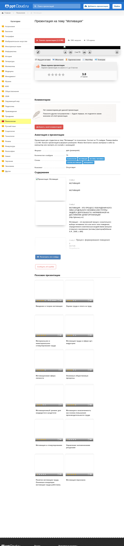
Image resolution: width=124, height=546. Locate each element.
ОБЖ (7, 96)
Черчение (9, 161)
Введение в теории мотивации (49, 306)
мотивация (83, 158)
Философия (10, 151)
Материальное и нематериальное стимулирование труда (46, 343)
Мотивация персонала (75, 480)
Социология (10, 131)
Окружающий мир (12, 101)
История (8, 56)
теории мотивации (74, 162)
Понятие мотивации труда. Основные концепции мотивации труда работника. (48, 482)
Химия (7, 156)
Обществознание (12, 91)
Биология (9, 31)
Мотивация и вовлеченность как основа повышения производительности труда (78, 412)
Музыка (8, 81)
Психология (10, 121)
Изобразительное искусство (16, 41)
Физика (8, 141)
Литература (9, 61)
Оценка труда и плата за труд (78, 306)
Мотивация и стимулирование (49, 445)
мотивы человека (97, 158)
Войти (117, 6)
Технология (9, 136)
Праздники (9, 116)
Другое (8, 171)
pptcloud (16, 6)
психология (72, 158)
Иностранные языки (13, 46)
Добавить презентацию (98, 6)
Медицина (9, 71)
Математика (10, 66)
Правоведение (11, 111)
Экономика (9, 166)
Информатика (10, 51)
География (9, 36)
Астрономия (10, 26)
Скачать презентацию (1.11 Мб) (51, 40)
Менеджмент (10, 76)
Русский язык (10, 126)
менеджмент (88, 162)
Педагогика (9, 106)
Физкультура (10, 146)
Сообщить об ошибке (45, 267)
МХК (7, 86)
